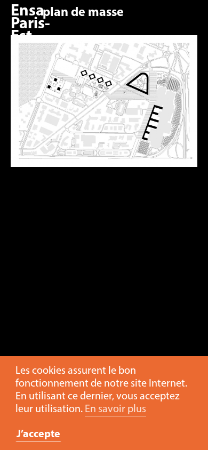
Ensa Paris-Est (30, 24)
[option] (104, 106)
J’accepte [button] (38, 434)
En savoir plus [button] (115, 409)
